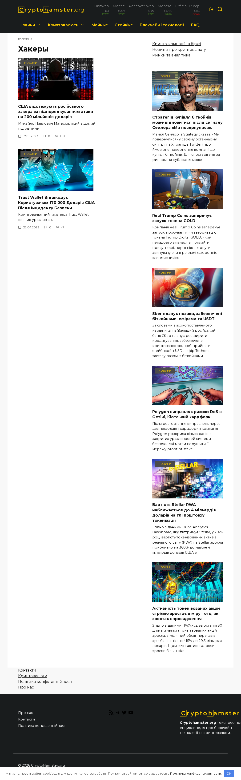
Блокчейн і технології (162, 25)
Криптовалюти (63, 25)
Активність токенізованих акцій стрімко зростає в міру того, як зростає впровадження (186, 613)
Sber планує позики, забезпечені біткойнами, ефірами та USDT (187, 316)
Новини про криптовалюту (179, 49)
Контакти (27, 670)
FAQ (195, 25)
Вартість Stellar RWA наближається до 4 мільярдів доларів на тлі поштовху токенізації (184, 512)
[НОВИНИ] (55, 97)
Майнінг (99, 25)
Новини (27, 25)
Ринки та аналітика (171, 55)
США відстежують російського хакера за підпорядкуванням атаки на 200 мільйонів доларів (55, 111)
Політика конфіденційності (45, 681)
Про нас (26, 687)
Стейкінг (124, 25)
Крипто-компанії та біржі (176, 44)
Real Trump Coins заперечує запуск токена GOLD (182, 218)
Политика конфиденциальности (195, 773)
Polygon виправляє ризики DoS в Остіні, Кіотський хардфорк (187, 414)
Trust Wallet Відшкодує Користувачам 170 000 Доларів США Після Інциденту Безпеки (56, 202)
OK (228, 773)
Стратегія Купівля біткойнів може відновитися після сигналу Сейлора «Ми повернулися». (187, 122)
